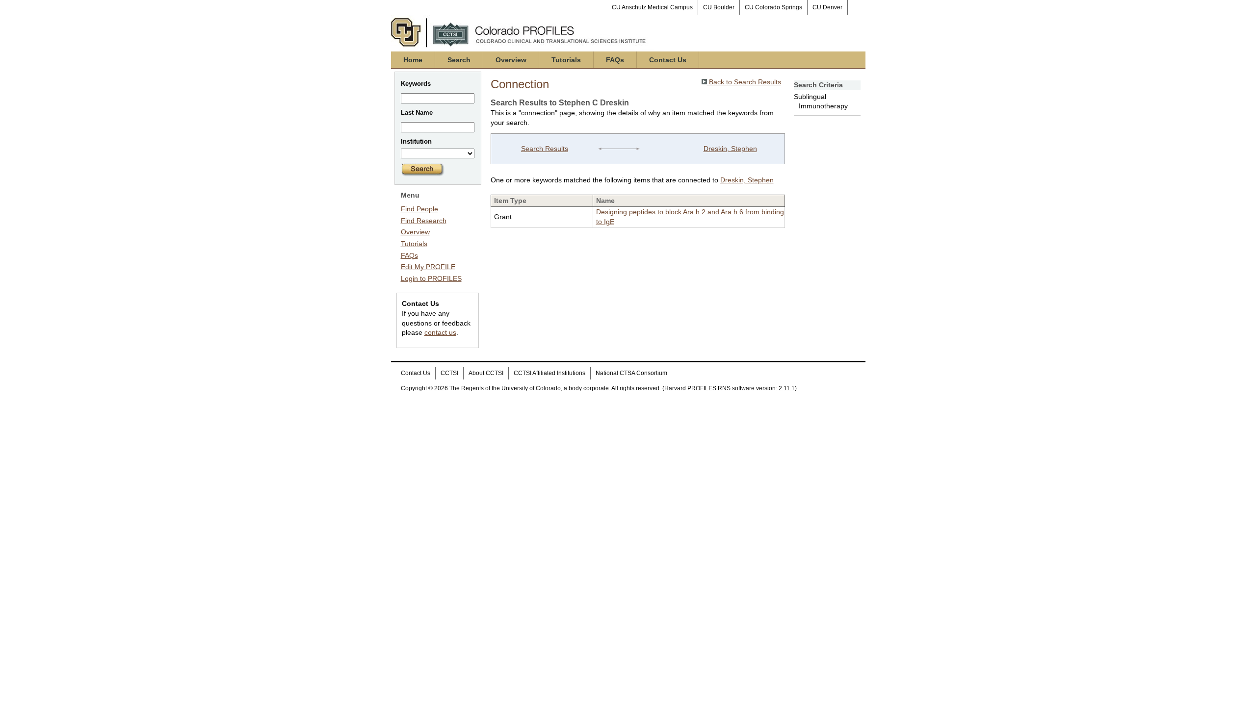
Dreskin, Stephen (730, 148)
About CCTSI (486, 373)
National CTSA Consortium (631, 373)
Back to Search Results (744, 82)
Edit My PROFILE (428, 267)
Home (412, 60)
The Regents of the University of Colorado (505, 388)
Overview (511, 60)
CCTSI (449, 373)
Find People (419, 209)
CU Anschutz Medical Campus (652, 7)
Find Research (423, 221)
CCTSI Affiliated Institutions (549, 373)
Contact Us (667, 60)
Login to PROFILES (431, 278)
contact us (440, 332)
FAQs (615, 60)
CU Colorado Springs (773, 7)
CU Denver (827, 7)
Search (459, 60)
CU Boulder (718, 7)
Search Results (544, 148)
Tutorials (566, 60)
